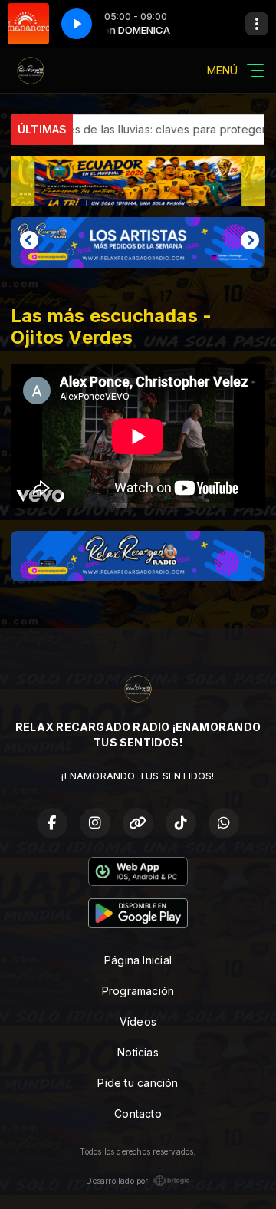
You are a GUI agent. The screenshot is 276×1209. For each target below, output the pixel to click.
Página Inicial (138, 960)
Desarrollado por (117, 1180)
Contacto (138, 1113)
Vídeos (138, 1021)
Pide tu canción (137, 1082)
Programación (138, 990)
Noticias (138, 1052)
